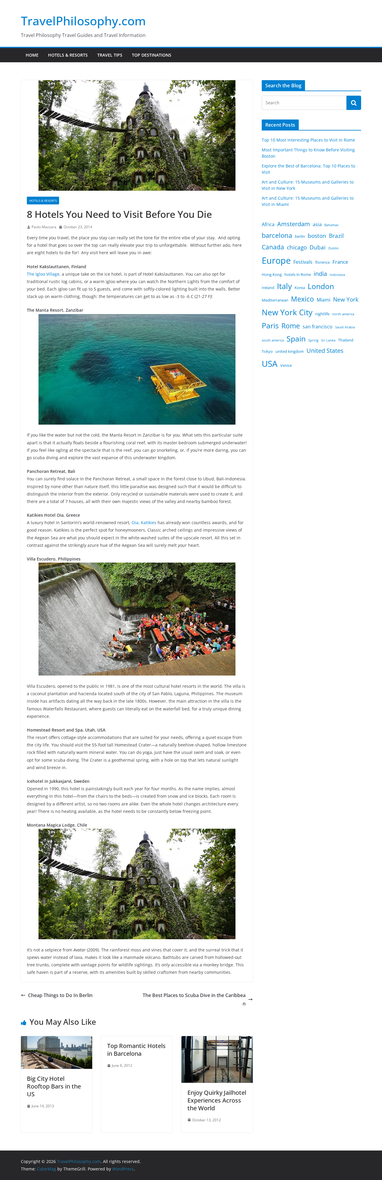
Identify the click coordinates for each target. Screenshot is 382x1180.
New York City (287, 312)
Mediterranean (275, 300)
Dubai (317, 247)
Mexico (302, 299)
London (321, 286)
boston (317, 236)
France (340, 261)
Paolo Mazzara (44, 226)
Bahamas (331, 225)
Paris (270, 325)
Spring (313, 340)
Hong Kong (272, 274)
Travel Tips (109, 55)
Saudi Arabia (345, 327)
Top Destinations (151, 55)
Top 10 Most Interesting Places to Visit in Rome (308, 140)
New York (345, 299)
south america (273, 340)
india (320, 274)
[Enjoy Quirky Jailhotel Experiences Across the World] (217, 1040)
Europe (276, 260)
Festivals (302, 262)
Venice (286, 365)
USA (270, 363)
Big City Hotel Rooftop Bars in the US (54, 1086)
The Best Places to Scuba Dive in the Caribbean (194, 999)
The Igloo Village (43, 274)
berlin (300, 236)
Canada (273, 247)
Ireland (268, 287)
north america (343, 314)
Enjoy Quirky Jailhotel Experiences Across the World (216, 1100)
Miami (323, 299)
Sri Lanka (328, 340)
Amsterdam (293, 224)
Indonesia (337, 275)
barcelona (277, 235)
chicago (297, 247)
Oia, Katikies (144, 522)
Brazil (336, 236)
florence (322, 262)
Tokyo (267, 351)
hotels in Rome (297, 274)
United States (325, 351)
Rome (290, 325)
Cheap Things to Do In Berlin (60, 995)
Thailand (345, 340)
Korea (300, 287)
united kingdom (289, 351)
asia (317, 224)
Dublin (333, 248)
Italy (284, 286)
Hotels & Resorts (68, 55)
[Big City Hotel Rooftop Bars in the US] (56, 1040)
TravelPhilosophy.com (83, 21)
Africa (268, 224)
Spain (296, 339)
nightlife (322, 313)
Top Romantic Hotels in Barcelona (136, 1050)
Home (32, 55)
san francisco (317, 326)
